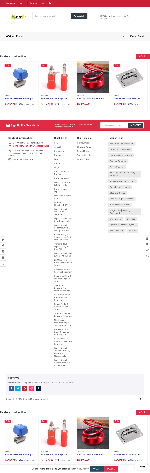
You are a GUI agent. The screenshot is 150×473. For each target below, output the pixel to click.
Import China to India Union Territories (61, 211)
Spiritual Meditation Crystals (122, 225)
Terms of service (84, 155)
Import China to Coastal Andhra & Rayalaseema (62, 362)
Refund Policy (83, 151)
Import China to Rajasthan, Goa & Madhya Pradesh (62, 228)
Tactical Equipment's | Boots (122, 181)
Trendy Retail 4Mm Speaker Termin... (54, 99)
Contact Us (59, 163)
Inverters (131, 219)
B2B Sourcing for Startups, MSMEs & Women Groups (62, 237)
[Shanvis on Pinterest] (3, 251)
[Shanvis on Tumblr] (3, 263)
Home (56, 143)
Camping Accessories (120, 187)
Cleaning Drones (117, 193)
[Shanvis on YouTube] (45, 389)
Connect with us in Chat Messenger (31, 146)
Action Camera (116, 167)
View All (143, 56)
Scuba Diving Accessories (121, 199)
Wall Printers (115, 219)
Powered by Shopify (40, 399)
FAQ (56, 159)
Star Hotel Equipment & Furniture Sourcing (62, 288)
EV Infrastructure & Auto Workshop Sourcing (63, 297)
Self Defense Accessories (121, 143)
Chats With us (106, 13)
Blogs (56, 167)
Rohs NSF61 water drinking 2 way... (19, 99)
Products (58, 155)
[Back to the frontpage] (123, 36)
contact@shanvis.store (22, 159)
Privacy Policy (83, 143)
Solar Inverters (116, 230)
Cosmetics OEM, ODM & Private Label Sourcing (63, 341)
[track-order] (50, 3)
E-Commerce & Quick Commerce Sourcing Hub (61, 332)
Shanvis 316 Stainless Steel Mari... (127, 99)
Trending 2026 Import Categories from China (62, 246)
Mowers (132, 230)
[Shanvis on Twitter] (3, 239)
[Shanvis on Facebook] (3, 245)
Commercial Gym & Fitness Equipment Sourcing (62, 278)
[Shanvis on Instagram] (3, 257)
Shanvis (26, 399)
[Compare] (147, 256)
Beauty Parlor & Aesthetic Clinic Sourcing (61, 306)
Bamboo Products (118, 161)
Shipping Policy (84, 147)
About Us (58, 147)
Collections (59, 151)
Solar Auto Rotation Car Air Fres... (90, 99)
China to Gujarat (61, 178)
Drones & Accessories (120, 149)
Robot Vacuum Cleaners (121, 155)
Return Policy (83, 159)
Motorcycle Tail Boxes (119, 205)
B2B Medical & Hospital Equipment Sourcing (63, 262)
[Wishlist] (147, 250)
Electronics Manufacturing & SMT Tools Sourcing (62, 322)
